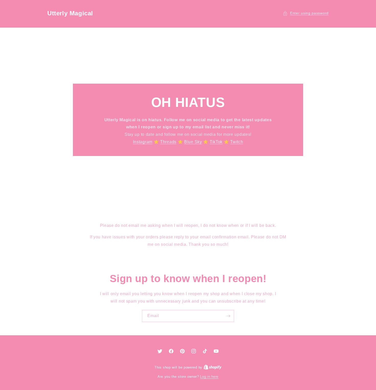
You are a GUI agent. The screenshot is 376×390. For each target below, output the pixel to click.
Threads (168, 142)
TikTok (216, 142)
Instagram (142, 142)
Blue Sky (193, 142)
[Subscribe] (228, 316)
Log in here (209, 376)
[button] (306, 13)
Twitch (236, 142)
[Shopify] (213, 367)
